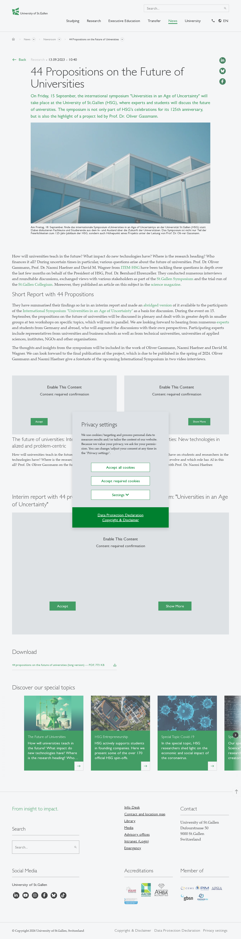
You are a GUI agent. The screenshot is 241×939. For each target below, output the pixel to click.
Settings (119, 495)
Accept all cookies (120, 467)
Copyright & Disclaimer (120, 520)
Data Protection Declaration (120, 515)
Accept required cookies (120, 481)
